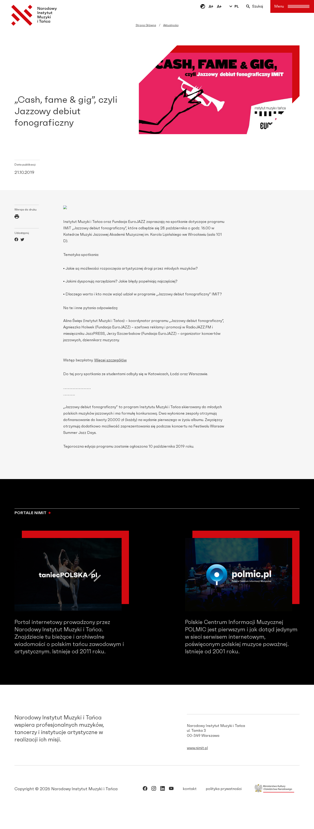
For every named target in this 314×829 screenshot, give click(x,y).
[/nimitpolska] (153, 789)
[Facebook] (16, 240)
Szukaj (257, 6)
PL (236, 6)
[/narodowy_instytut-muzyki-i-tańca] (162, 789)
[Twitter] (22, 240)
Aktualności (171, 25)
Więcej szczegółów (110, 360)
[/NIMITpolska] (145, 789)
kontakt (190, 789)
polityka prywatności (224, 789)
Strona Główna (146, 25)
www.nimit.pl (197, 748)
